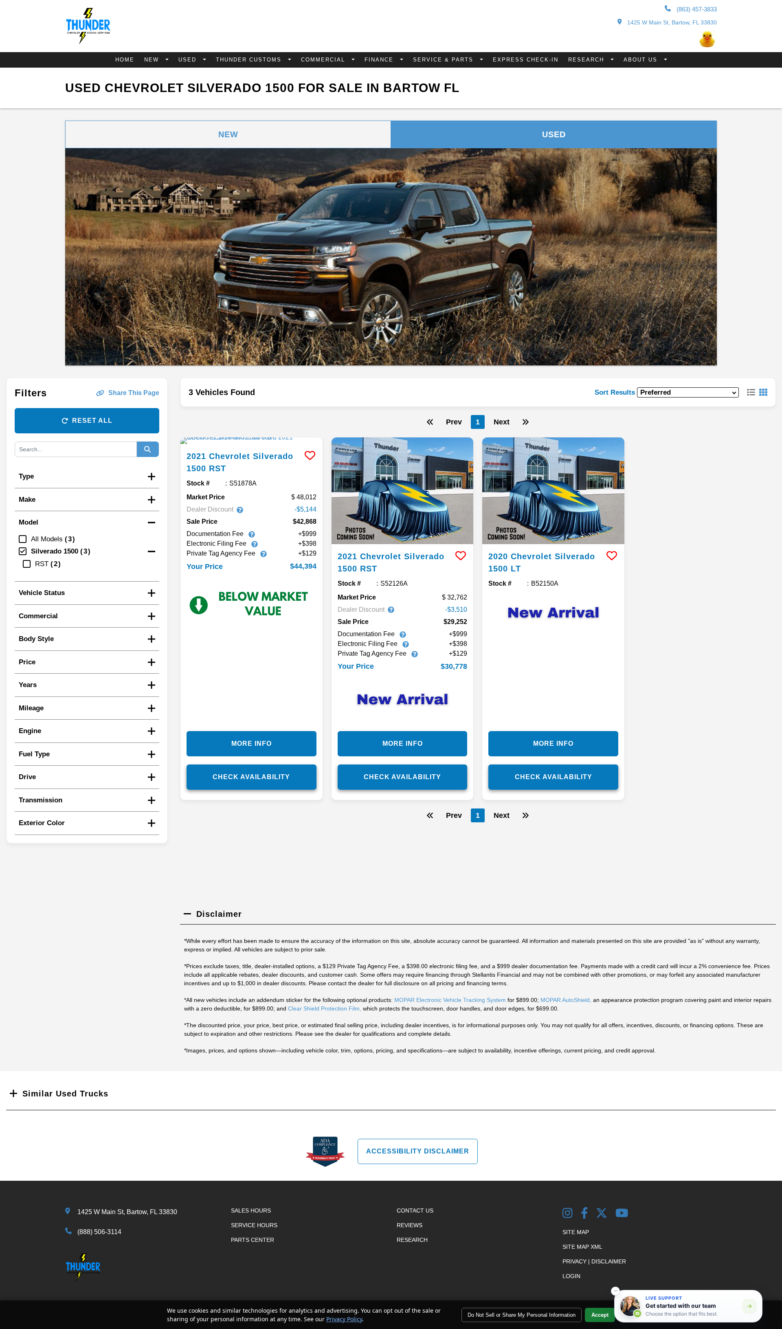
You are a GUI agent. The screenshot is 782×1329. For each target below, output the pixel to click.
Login (571, 1276)
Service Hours (254, 1225)
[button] (615, 1291)
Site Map (575, 1232)
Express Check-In (525, 60)
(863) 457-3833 (696, 9)
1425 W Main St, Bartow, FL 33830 (671, 22)
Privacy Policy (344, 1319)
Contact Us (415, 1210)
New (152, 60)
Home (124, 60)
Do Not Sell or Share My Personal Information (522, 1315)
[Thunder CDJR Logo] (88, 42)
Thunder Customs (250, 60)
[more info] (251, 440)
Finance (380, 60)
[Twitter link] (601, 1214)
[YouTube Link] (621, 1214)
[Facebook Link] (584, 1214)
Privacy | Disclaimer (594, 1261)
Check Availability (251, 776)
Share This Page (133, 392)
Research (587, 60)
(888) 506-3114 (99, 1231)
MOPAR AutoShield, (565, 1000)
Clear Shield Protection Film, (324, 1008)
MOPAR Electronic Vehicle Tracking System (450, 1000)
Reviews (409, 1225)
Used (188, 60)
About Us (642, 60)
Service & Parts (444, 60)
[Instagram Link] (567, 1214)
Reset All (92, 420)
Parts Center (252, 1240)
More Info (251, 743)
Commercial (324, 60)
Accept (599, 1315)
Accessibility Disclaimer (417, 1151)
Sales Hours (251, 1210)
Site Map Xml (582, 1246)
